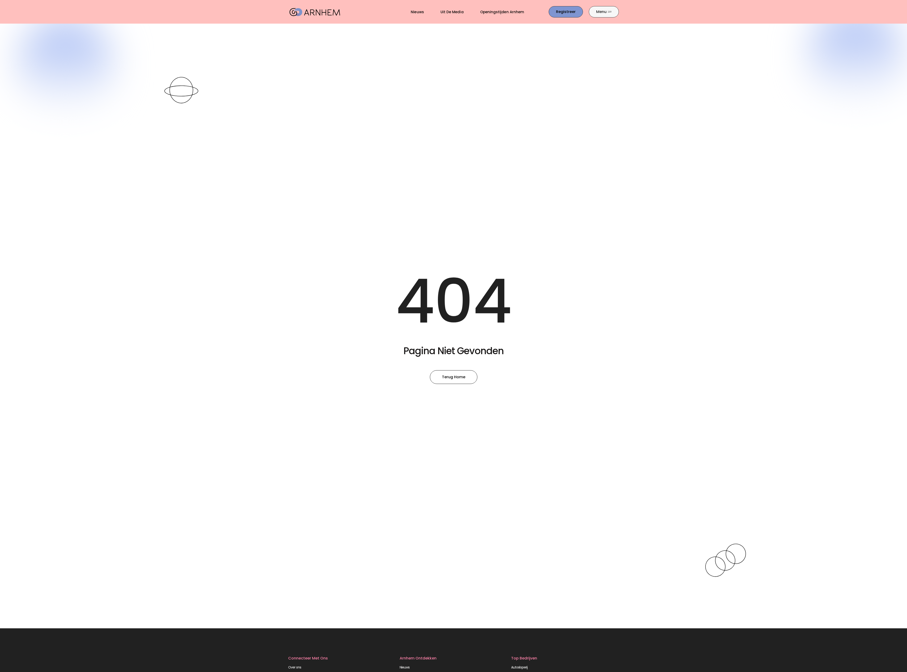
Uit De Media (452, 11)
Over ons (294, 667)
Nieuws (417, 11)
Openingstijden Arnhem (502, 11)
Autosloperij (519, 667)
